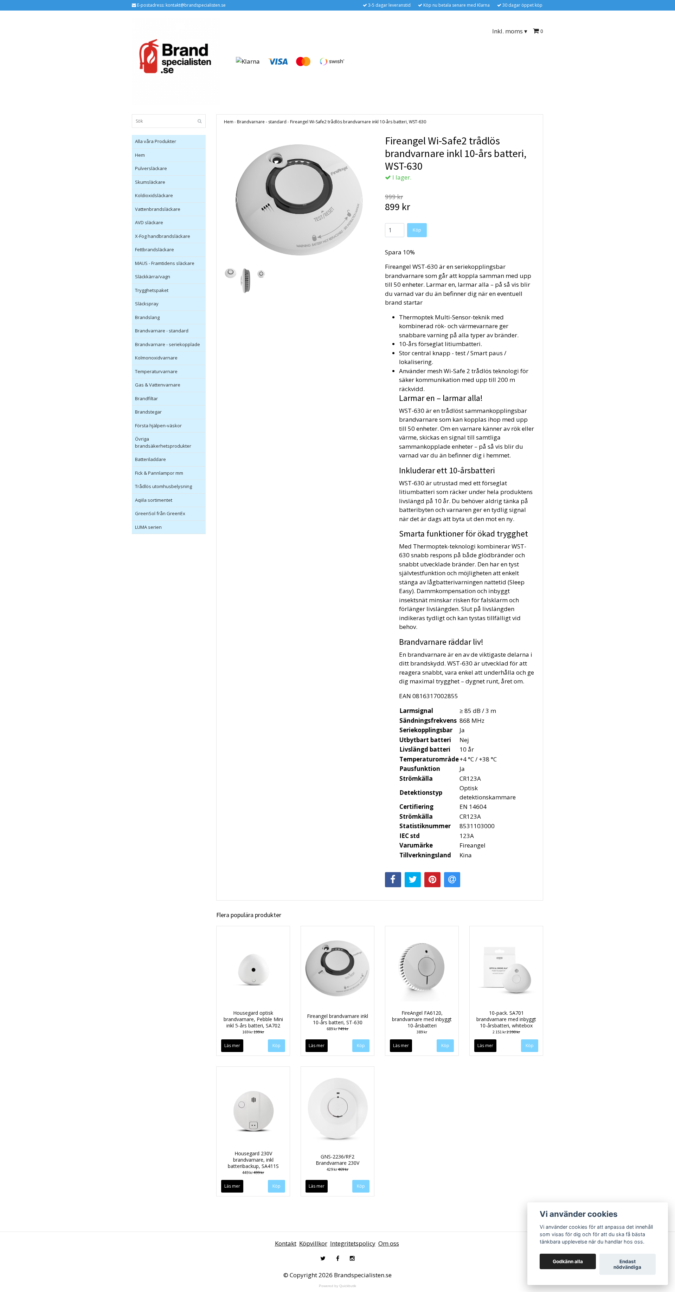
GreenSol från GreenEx (160, 513)
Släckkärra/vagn (152, 276)
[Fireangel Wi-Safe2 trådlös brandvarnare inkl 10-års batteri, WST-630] (299, 200)
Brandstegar (148, 412)
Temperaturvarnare (156, 371)
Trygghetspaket (151, 290)
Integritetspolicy (352, 1243)
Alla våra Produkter (155, 141)
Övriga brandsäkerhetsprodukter (163, 442)
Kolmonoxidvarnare (156, 358)
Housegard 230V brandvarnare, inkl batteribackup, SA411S (253, 1159)
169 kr (253, 1031)
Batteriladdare (150, 459)
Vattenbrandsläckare (157, 209)
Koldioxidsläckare (154, 195)
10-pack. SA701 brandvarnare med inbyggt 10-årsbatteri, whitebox (506, 1019)
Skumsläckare (150, 182)
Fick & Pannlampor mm (159, 473)
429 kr (337, 1169)
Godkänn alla (568, 1261)
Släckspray (147, 303)
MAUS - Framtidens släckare (164, 263)
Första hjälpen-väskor (158, 425)
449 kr (253, 1172)
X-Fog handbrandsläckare (162, 236)
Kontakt (285, 1243)
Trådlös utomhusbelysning (163, 486)
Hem (140, 155)
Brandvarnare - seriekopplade (167, 344)
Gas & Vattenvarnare (157, 385)
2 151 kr (506, 1031)
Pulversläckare (151, 168)
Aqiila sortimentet (153, 500)
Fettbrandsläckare (154, 249)
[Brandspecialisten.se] (176, 61)
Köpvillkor (313, 1243)
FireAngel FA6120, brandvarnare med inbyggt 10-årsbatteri (422, 1019)
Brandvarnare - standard (161, 330)
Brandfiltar (146, 398)
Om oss (388, 1243)
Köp (417, 230)
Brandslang (147, 317)
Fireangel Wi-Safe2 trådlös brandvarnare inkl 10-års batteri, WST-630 (358, 122)
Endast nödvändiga (627, 1264)
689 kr (337, 1028)
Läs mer (232, 1045)
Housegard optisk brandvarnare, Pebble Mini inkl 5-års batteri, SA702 (253, 1019)
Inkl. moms (509, 31)
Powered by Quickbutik (337, 1286)
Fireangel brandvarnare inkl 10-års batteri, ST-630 (337, 1019)
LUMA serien (148, 527)
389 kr (422, 1031)
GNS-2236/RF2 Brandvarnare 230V (337, 1159)
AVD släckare (149, 222)
